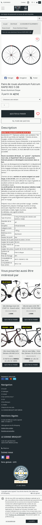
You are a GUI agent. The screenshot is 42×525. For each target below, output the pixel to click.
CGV (3, 399)
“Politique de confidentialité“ (17, 515)
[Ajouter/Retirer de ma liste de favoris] (38, 114)
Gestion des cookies (7, 428)
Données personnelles (7, 431)
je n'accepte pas (10, 521)
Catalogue (5, 391)
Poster (35, 78)
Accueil (5, 24)
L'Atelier (4, 405)
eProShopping (5, 493)
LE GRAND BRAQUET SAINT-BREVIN (12, 410)
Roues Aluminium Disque (20, 28)
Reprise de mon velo (8, 407)
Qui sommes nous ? (8, 397)
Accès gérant (36, 493)
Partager (10, 78)
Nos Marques (6, 402)
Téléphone (5, 448)
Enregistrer (23, 78)
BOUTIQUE (14, 24)
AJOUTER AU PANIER (18, 114)
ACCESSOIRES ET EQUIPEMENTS (29, 24)
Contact (23, 2)
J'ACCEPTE (32, 521)
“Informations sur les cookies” (27, 513)
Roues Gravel (6, 28)
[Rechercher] (39, 18)
